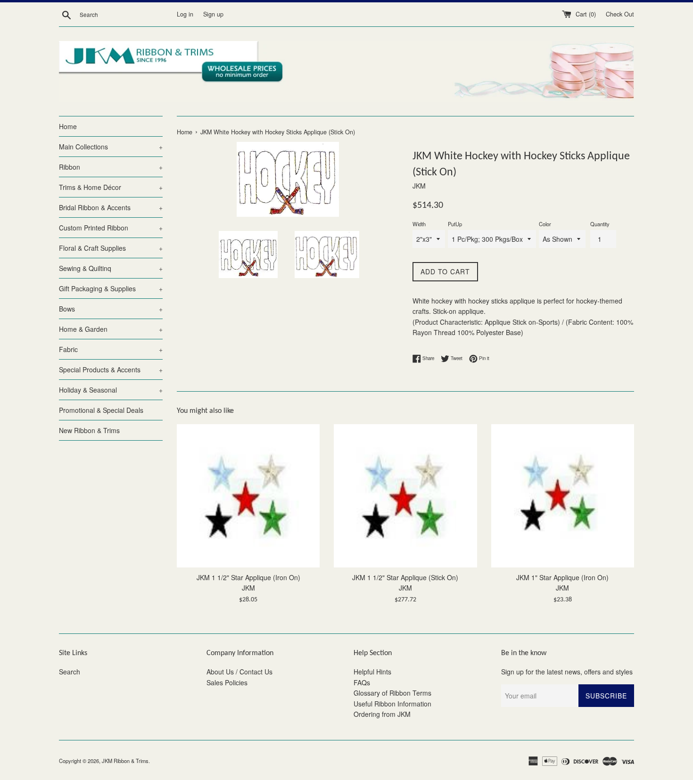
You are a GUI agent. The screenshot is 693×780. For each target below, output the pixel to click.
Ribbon (111, 167)
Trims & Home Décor (111, 187)
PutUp (455, 224)
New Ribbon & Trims (89, 430)
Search (69, 671)
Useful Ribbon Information (392, 703)
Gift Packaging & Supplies (111, 288)
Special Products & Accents (111, 369)
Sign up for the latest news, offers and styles (567, 671)
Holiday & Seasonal (111, 389)
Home (68, 126)
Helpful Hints (372, 671)
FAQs (362, 682)
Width (419, 224)
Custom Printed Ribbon (111, 227)
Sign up (213, 14)
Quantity (600, 224)
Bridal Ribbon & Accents (111, 207)
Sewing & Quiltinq (111, 268)
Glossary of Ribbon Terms (392, 693)
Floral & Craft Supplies (111, 248)
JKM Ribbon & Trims (125, 760)
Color (545, 224)
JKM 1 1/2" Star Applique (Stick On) (405, 577)
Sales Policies (227, 682)
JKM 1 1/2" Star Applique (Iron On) (248, 577)
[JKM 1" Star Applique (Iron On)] (562, 495)
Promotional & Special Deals (101, 410)
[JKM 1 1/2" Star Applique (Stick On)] (405, 495)
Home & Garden (111, 329)
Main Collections (111, 146)
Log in (185, 14)
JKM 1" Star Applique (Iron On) (562, 577)
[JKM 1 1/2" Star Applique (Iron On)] (248, 495)
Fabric (111, 349)
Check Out (620, 14)
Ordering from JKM (382, 714)
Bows (111, 308)
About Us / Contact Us (239, 671)
